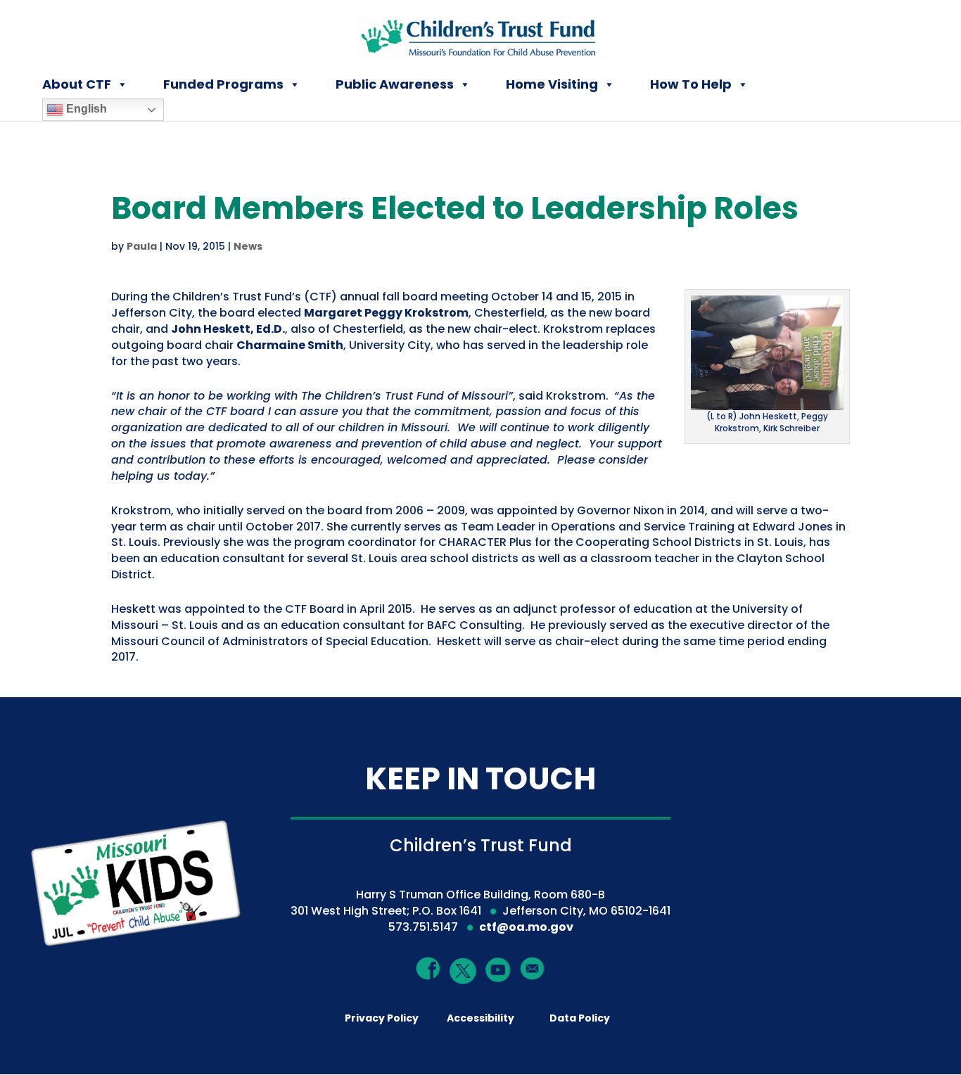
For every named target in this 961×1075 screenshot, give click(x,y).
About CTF (76, 84)
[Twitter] (463, 971)
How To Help (691, 84)
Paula (142, 246)
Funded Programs (223, 84)
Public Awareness (395, 84)
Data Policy (579, 1018)
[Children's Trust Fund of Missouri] (481, 34)
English (85, 109)
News (248, 246)
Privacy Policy (382, 1018)
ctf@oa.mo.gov (526, 927)
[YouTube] (498, 969)
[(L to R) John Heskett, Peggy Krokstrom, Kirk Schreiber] (767, 401)
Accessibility (480, 1018)
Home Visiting (552, 84)
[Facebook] (428, 968)
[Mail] (532, 968)
